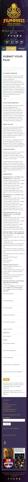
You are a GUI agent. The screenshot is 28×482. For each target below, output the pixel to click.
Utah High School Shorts (8, 70)
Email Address (6, 417)
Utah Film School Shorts (18, 69)
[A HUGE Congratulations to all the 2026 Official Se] (8, 464)
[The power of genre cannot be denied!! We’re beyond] (19, 453)
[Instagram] (11, 35)
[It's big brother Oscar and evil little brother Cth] (8, 453)
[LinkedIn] (14, 35)
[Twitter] (17, 35)
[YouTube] (20, 35)
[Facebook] (8, 35)
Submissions (10, 69)
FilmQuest (17, 67)
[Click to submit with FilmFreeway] (14, 99)
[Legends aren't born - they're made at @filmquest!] (19, 464)
